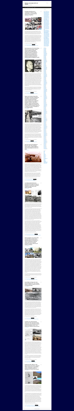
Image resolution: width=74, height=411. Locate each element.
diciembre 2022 (45, 74)
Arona (27, 93)
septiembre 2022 (45, 76)
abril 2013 (45, 145)
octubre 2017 (45, 112)
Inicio (25, 7)
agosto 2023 (45, 69)
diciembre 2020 (45, 89)
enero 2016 (45, 125)
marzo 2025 (45, 58)
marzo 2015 (45, 131)
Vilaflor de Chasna (45, 163)
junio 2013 (45, 144)
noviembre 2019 (45, 97)
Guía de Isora (31, 93)
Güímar (30, 45)
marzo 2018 (45, 109)
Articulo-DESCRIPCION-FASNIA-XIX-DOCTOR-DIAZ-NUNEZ (29, 234)
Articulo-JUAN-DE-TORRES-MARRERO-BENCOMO (29, 179)
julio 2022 (45, 77)
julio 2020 (45, 92)
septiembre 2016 (45, 120)
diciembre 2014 (45, 133)
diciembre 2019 (45, 96)
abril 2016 (45, 123)
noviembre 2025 (45, 53)
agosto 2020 (45, 91)
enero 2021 (45, 88)
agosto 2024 (45, 62)
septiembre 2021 (45, 83)
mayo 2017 (45, 115)
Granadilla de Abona (45, 158)
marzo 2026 (45, 51)
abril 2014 (45, 138)
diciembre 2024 (45, 60)
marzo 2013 (45, 146)
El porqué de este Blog (29, 7)
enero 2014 (45, 140)
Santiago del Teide (45, 162)
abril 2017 (45, 116)
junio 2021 (45, 85)
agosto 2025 (45, 55)
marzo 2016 (45, 124)
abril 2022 (45, 79)
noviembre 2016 (45, 119)
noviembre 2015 (45, 126)
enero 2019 (45, 103)
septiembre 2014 (45, 135)
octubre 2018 (45, 105)
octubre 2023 (45, 68)
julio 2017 (45, 114)
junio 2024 (45, 63)
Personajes (34, 45)
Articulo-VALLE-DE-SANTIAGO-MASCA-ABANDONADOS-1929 (30, 405)
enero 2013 (45, 147)
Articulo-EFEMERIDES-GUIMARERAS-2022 (28, 44)
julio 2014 (45, 136)
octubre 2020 (45, 90)
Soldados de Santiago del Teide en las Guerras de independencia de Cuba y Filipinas (46, 31)
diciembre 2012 (45, 148)
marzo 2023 (45, 72)
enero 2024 (45, 66)
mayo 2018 (45, 108)
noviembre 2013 (45, 141)
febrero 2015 (45, 132)
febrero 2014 (45, 139)
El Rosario (45, 156)
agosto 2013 (45, 143)
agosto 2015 (45, 128)
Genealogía (45, 157)
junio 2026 (45, 49)
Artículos (29, 45)
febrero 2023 (45, 73)
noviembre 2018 (45, 104)
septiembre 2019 (45, 98)
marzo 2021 (45, 87)
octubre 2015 (45, 127)
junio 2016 (45, 122)
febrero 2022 (45, 80)
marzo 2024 (45, 65)
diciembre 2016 (45, 118)
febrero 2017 (45, 117)
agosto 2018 (45, 106)
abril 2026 (45, 50)
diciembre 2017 (45, 111)
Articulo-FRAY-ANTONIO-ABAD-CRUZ (28, 278)
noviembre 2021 (45, 82)
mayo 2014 (45, 137)
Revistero (32, 7)
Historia (32, 45)
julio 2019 (45, 99)
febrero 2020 (45, 95)
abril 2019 (45, 101)
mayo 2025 (45, 57)
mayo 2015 (45, 130)
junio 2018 (45, 107)
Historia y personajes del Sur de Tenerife (31, 3)
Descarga (33, 44)
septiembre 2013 (45, 142)
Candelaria (29, 279)
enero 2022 (45, 81)
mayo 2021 (45, 86)
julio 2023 (45, 70)
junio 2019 (45, 100)
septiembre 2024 (45, 61)
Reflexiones (45, 161)
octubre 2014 (45, 134)
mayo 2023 (45, 71)
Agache (27, 45)
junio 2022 (45, 78)
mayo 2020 (45, 93)
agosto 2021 (45, 84)
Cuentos (44, 155)
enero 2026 (45, 52)
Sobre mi (34, 7)
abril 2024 (45, 64)
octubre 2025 (45, 54)
